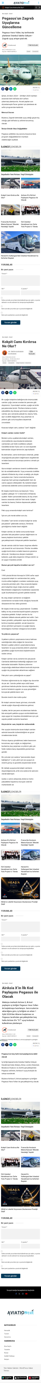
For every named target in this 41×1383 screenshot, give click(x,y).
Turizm (6, 1334)
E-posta (24, 289)
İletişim (6, 1359)
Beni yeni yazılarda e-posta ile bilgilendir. (15, 315)
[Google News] (36, 90)
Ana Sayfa (7, 1346)
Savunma (7, 1337)
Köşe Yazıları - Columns (24, 363)
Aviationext (12, 45)
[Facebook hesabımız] (16, 1294)
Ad (3, 289)
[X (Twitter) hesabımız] (19, 1294)
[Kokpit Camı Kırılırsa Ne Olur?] (10, 185)
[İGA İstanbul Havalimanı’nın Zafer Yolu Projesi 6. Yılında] (30, 211)
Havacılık (35, 51)
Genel (28, 51)
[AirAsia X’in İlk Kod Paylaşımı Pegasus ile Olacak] (30, 185)
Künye (6, 1353)
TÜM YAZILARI (33, 45)
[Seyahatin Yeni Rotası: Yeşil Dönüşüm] (20, 161)
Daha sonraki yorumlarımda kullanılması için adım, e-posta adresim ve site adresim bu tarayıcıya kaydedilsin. (21, 301)
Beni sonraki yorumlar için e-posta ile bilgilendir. (17, 309)
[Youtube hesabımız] (26, 1294)
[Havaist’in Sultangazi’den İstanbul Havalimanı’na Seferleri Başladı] (20, 242)
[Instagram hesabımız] (23, 1294)
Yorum (4, 273)
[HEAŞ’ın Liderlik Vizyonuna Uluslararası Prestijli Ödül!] (20, 888)
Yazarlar (7, 1349)
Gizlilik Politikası (9, 1356)
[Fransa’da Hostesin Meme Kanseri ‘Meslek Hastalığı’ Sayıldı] (10, 211)
